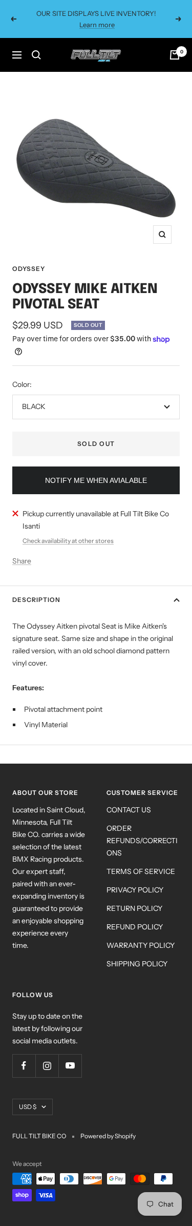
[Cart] (174, 55)
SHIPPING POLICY (136, 963)
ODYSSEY (28, 269)
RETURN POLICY (134, 908)
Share (21, 561)
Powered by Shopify (108, 1136)
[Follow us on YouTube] (69, 1065)
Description (36, 600)
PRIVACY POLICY (134, 889)
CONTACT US (128, 809)
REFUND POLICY (134, 926)
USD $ (27, 1107)
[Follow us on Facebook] (23, 1065)
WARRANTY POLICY (140, 945)
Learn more (97, 25)
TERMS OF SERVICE (140, 871)
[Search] (36, 55)
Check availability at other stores (68, 540)
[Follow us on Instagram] (46, 1065)
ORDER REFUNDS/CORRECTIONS (142, 841)
